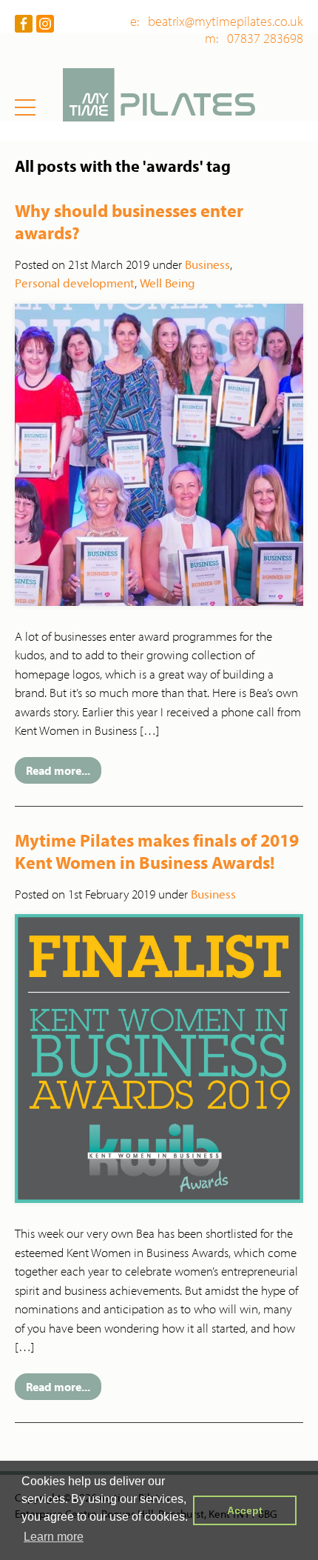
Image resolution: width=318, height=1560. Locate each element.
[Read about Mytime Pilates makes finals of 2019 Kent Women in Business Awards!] (159, 1057)
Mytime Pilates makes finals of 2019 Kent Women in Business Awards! (157, 851)
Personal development (75, 282)
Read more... (58, 770)
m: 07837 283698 (254, 38)
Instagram (45, 24)
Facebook (24, 24)
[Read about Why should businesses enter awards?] (159, 452)
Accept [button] (245, 1510)
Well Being (167, 282)
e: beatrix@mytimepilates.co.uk (216, 21)
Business (207, 264)
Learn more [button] (54, 1536)
